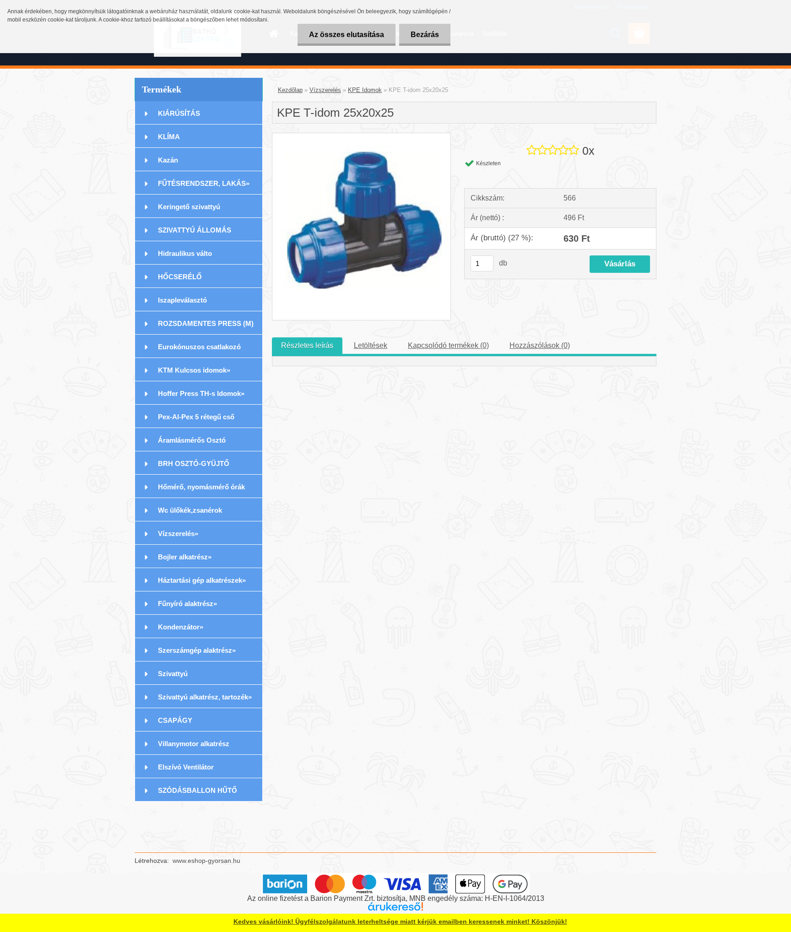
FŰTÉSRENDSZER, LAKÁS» (203, 183)
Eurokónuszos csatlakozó (199, 347)
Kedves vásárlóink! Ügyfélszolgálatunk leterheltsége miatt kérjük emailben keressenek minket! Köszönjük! (400, 921)
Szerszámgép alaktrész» (197, 650)
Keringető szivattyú (189, 207)
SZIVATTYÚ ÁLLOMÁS (194, 230)
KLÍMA (169, 137)
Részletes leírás (307, 345)
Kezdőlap (290, 90)
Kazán (168, 160)
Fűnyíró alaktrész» (187, 603)
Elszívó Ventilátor (186, 767)
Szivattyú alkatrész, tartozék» (205, 697)
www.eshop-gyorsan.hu (206, 860)
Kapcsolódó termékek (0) (448, 345)
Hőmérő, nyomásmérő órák (201, 487)
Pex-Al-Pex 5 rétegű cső (196, 417)
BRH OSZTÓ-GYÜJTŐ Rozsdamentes (193, 467)
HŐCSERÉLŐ (180, 277)
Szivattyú (173, 673)
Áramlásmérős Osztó (192, 440)
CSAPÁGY (175, 720)
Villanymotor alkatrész (193, 744)
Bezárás (425, 34)
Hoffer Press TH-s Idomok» (201, 393)
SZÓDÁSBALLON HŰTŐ (197, 790)
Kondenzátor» (180, 627)
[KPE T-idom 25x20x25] (361, 137)
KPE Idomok (365, 90)
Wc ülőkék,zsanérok (190, 510)
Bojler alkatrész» (184, 557)
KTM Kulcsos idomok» (194, 370)
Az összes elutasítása (346, 34)
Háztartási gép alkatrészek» (202, 580)
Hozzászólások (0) (539, 345)
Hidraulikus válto (185, 253)
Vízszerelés (325, 90)
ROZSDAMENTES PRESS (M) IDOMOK (206, 327)
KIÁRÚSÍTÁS (179, 113)
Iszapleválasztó (182, 300)
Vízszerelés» (178, 533)
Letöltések (370, 345)
